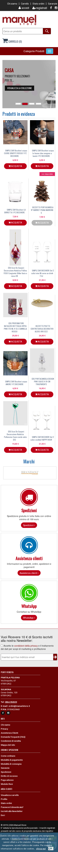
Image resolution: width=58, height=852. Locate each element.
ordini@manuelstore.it (19, 706)
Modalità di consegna (11, 764)
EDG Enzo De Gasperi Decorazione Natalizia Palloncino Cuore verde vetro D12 (15, 435)
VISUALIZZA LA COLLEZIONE (19, 88)
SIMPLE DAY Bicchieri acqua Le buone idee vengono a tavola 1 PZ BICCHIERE (43, 153)
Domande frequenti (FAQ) (13, 737)
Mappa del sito (8, 745)
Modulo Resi (7, 784)
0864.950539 (11, 702)
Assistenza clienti (29, 573)
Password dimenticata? (12, 807)
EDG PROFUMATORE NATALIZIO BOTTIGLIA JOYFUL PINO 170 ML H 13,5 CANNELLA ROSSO (15, 327)
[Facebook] (50, 8)
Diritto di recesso (9, 776)
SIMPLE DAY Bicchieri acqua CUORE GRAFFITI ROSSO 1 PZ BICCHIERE (15, 153)
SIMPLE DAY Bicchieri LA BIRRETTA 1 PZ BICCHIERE (15, 211)
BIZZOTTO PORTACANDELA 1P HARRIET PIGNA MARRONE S (42, 210)
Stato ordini (38, 3)
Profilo (4, 799)
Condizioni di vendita (11, 741)
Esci (3, 815)
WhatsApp (28, 617)
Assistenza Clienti (9, 733)
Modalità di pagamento (12, 760)
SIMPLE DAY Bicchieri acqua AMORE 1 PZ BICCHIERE (16, 383)
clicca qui (41, 848)
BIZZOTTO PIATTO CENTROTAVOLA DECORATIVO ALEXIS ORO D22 (42, 329)
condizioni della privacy (26, 645)
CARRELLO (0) (15, 41)
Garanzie (52, 3)
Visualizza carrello (10, 795)
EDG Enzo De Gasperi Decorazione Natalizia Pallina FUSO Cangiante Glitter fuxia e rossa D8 (15, 271)
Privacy (4, 729)
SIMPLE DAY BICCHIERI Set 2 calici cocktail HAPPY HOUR (42, 438)
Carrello (25, 3)
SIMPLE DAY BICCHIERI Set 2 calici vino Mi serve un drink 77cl (42, 273)
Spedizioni (28, 525)
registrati (41, 8)
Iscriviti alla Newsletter (12, 811)
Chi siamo (12, 3)
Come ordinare (8, 756)
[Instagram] (54, 8)
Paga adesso (7, 780)
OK (51, 848)
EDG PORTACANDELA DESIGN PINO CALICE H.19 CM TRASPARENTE (43, 381)
